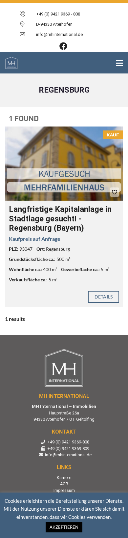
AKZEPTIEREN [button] (64, 527)
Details (104, 296)
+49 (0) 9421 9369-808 (68, 441)
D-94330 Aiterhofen (54, 24)
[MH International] (9, 62)
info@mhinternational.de (68, 454)
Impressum (64, 490)
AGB (64, 483)
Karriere (64, 477)
